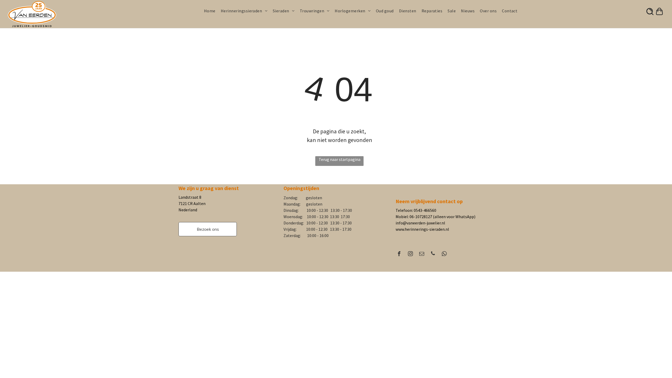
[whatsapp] (444, 254)
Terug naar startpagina (339, 159)
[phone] (433, 254)
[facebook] (399, 254)
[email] (422, 254)
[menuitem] (212, 10)
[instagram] (410, 254)
